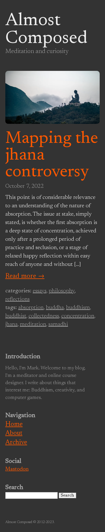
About (13, 433)
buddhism (78, 307)
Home (14, 424)
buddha (55, 307)
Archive (16, 442)
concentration (77, 316)
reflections (17, 299)
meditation (33, 324)
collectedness (44, 316)
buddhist (15, 316)
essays (39, 291)
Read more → (25, 276)
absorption (31, 307)
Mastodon (17, 469)
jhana (11, 324)
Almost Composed (46, 30)
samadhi (58, 324)
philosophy (62, 291)
